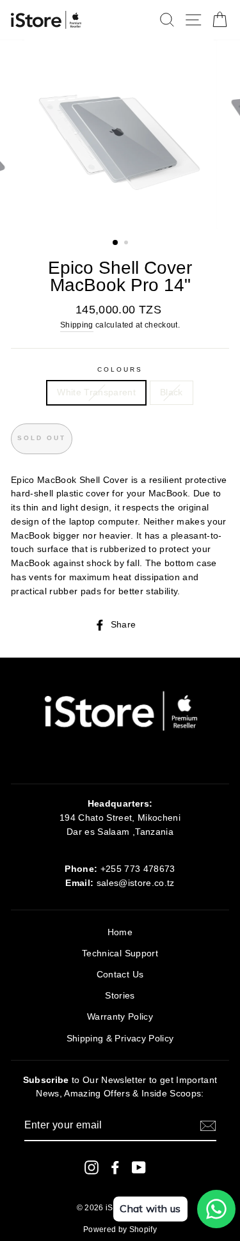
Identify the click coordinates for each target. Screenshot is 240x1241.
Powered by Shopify (120, 1229)
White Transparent (96, 392)
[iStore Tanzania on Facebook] (115, 1167)
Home (120, 932)
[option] (120, 134)
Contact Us (120, 974)
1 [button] (116, 243)
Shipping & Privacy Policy (120, 1038)
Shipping (76, 325)
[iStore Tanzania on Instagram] (91, 1167)
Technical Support (120, 953)
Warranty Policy (120, 1017)
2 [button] (127, 244)
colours (120, 369)
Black (171, 392)
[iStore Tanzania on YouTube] (139, 1167)
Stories (119, 995)
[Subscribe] (208, 1126)
